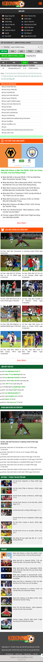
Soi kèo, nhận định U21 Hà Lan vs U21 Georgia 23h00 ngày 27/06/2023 (32, 275)
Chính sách (18, 654)
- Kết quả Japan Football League (10, 101)
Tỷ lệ (30, 51)
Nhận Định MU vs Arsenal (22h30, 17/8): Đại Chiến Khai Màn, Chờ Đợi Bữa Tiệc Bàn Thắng (21, 178)
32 (2, 79)
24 (21, 76)
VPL (38, 51)
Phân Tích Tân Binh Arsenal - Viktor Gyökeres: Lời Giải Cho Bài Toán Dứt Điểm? (21, 211)
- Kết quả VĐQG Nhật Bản (8, 87)
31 (40, 76)
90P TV (8, 384)
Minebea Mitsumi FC (14, 68)
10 (23, 73)
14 (34, 73)
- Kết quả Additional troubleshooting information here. (17, 130)
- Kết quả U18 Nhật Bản (8, 115)
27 (29, 76)
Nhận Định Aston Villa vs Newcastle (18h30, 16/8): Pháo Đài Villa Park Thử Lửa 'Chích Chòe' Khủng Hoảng (22, 184)
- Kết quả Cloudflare (7, 121)
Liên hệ (35, 654)
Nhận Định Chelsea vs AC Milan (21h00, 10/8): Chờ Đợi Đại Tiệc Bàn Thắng (21, 205)
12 (29, 73)
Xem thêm (21, 223)
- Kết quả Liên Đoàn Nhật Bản (10, 95)
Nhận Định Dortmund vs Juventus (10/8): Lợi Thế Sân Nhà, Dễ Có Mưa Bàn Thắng (21, 200)
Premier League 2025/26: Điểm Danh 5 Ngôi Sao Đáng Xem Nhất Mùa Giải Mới (21, 216)
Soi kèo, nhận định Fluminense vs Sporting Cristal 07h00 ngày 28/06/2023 (21, 252)
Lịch (21, 51)
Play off (11, 79)
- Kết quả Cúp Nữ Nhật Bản (9, 110)
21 (13, 76)
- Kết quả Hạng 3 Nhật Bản (9, 98)
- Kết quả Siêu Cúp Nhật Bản (9, 112)
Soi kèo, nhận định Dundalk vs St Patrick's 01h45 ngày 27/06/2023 (32, 301)
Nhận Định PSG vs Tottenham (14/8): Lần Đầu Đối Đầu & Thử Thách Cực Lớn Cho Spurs (22, 194)
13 (31, 73)
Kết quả (4, 51)
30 (37, 76)
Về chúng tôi (9, 654)
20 (10, 76)
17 (2, 76)
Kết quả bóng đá (7, 42)
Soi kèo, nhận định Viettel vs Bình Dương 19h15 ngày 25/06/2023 (11, 351)
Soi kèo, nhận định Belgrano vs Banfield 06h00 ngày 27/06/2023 (11, 325)
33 (4, 79)
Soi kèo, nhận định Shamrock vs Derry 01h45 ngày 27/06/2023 (11, 300)
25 (24, 76)
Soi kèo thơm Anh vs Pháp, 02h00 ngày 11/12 (27, 510)
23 (18, 76)
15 (37, 73)
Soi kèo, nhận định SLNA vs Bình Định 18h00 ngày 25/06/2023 (32, 351)
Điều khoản (27, 654)
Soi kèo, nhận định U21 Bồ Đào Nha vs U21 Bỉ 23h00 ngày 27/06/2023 (11, 275)
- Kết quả (3, 127)
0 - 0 (24, 68)
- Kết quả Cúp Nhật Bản (8, 92)
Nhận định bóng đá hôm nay (12, 407)
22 (15, 76)
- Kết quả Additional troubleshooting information (15, 118)
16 (40, 73)
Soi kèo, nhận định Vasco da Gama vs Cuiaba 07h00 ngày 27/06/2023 (32, 326)
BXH (12, 51)
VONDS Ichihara (33, 68)
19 (7, 76)
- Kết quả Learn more (7, 133)
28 (32, 76)
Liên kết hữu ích (7, 367)
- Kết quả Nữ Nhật (6, 107)
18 (4, 76)
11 (26, 73)
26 (26, 76)
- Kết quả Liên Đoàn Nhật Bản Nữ (11, 104)
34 (7, 79)
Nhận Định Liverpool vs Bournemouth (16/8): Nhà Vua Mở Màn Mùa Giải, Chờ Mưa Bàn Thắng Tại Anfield (21, 189)
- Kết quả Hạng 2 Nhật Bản (9, 89)
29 (35, 76)
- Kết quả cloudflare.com (8, 124)
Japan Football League (22, 42)
